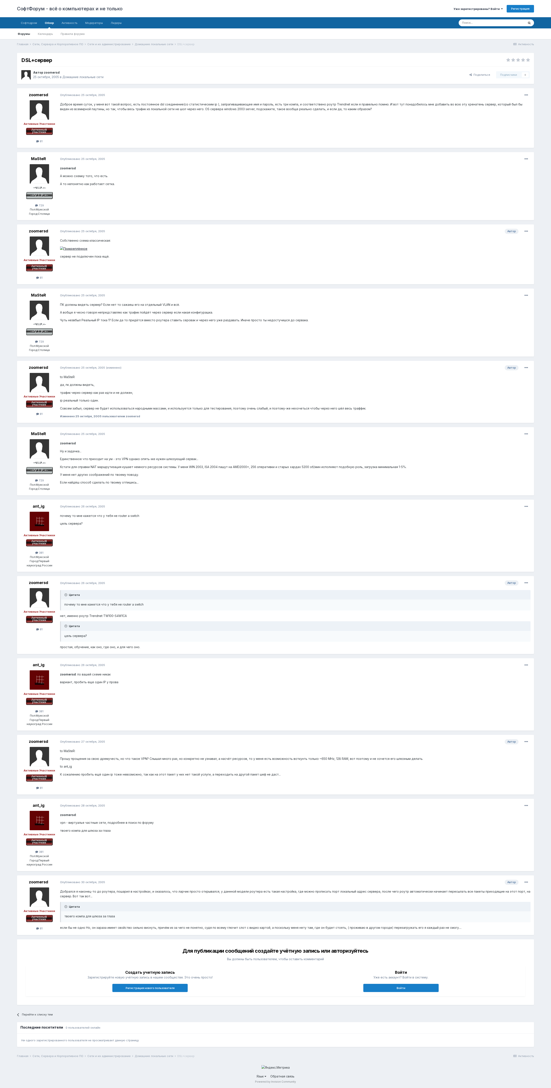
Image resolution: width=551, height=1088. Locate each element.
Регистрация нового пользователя (150, 988)
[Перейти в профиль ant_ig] (39, 521)
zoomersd (52, 72)
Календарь (45, 34)
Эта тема (513, 22)
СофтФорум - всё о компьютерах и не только (69, 8)
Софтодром (29, 23)
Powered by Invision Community (275, 1081)
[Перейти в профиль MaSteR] (39, 174)
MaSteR (38, 158)
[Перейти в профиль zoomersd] (26, 75)
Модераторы (94, 23)
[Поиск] (529, 22)
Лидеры (116, 23)
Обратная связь (282, 1076)
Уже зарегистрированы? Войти (477, 9)
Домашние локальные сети (83, 77)
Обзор (49, 23)
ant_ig (39, 506)
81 (41, 141)
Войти (401, 988)
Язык (261, 1076)
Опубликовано (82, 95)
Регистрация (520, 8)
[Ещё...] (526, 95)
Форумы (24, 34)
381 (40, 552)
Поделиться (481, 74)
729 (41, 205)
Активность (69, 23)
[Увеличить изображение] (73, 248)
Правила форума (73, 34)
